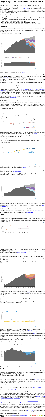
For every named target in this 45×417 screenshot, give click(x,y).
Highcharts (23, 72)
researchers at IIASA (24, 89)
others (5, 90)
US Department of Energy (34, 89)
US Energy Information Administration (7, 398)
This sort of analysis (17, 398)
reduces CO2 (6, 77)
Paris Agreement (37, 379)
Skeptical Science (14, 415)
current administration (31, 14)
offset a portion (4, 211)
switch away (35, 333)
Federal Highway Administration (33, 401)
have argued (30, 7)
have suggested (26, 8)
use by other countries (29, 212)
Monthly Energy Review (37, 387)
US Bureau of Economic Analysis (16, 389)
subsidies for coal (24, 377)
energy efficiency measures (17, 171)
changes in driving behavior (21, 252)
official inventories (38, 210)
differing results (38, 396)
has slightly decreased (13, 97)
